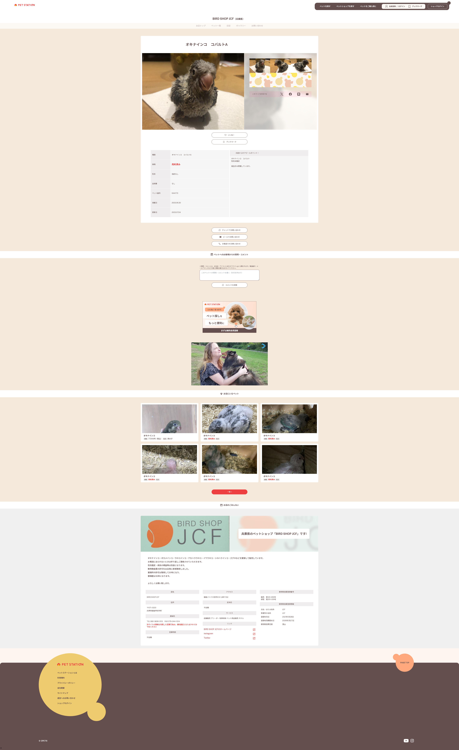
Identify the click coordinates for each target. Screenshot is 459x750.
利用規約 (61, 678)
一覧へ (229, 492)
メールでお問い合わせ (231, 237)
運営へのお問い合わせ (66, 698)
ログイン (401, 6)
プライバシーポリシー (66, 683)
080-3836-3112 (156, 621)
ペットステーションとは (67, 673)
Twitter (207, 638)
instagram (208, 633)
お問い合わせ (257, 26)
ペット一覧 (216, 26)
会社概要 (61, 688)
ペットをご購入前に (368, 6)
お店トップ (201, 26)
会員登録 (392, 6)
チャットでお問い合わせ (231, 230)
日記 (228, 26)
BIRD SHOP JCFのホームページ (217, 629)
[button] (1, 748)
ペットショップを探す (345, 6)
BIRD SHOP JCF (229, 18)
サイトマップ (62, 693)
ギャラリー (241, 26)
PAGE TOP (404, 663)
